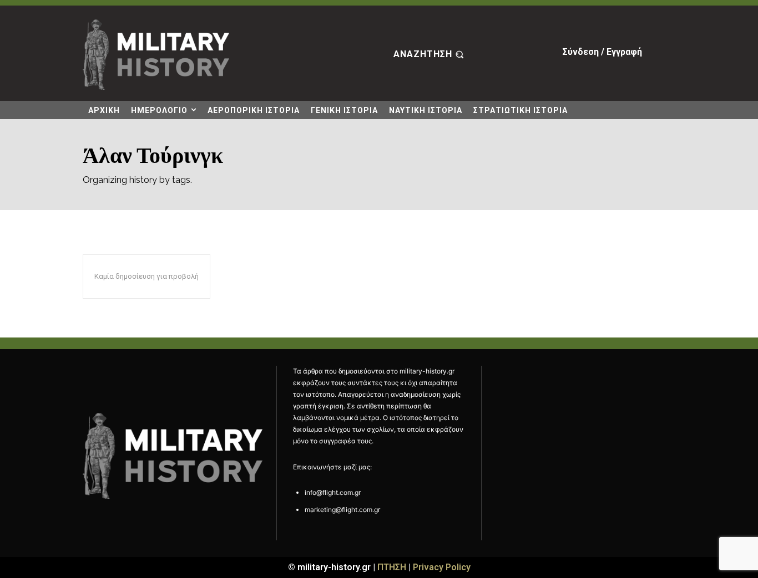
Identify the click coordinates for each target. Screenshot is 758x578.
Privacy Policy (442, 567)
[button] (430, 55)
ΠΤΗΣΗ (391, 567)
